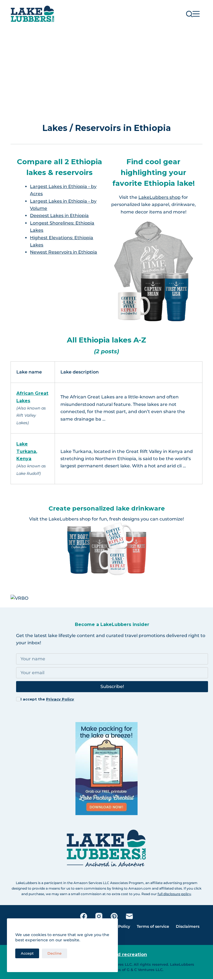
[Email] (129, 916)
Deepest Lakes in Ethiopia (59, 215)
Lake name (29, 372)
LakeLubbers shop (159, 197)
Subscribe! (112, 686)
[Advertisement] (106, 69)
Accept (27, 953)
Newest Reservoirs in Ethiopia (63, 252)
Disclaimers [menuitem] (187, 926)
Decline (54, 953)
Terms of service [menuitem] (153, 926)
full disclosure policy (174, 894)
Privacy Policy (60, 699)
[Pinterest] (114, 916)
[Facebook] (83, 916)
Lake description (79, 372)
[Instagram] (98, 916)
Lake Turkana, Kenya (26, 451)
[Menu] (196, 13)
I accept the (47, 699)
